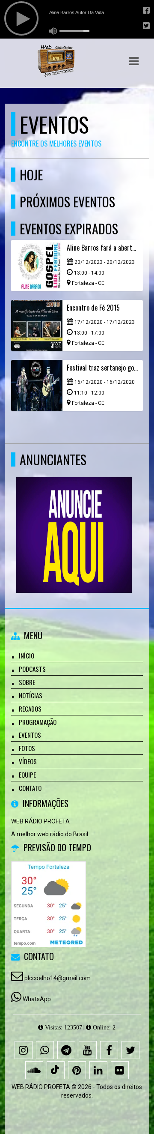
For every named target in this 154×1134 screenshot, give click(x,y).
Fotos (27, 748)
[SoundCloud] (34, 1070)
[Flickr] (120, 1070)
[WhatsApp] (45, 1050)
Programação (37, 722)
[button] (134, 61)
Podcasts (32, 668)
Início (26, 655)
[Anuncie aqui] (74, 519)
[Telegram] (66, 1050)
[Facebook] (109, 1050)
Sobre (27, 682)
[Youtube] (88, 1050)
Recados (30, 708)
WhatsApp (37, 999)
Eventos (30, 734)
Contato (30, 788)
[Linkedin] (98, 1070)
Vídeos (28, 761)
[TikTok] (56, 1070)
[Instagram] (24, 1050)
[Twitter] (130, 1050)
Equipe (27, 774)
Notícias (30, 695)
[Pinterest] (77, 1070)
